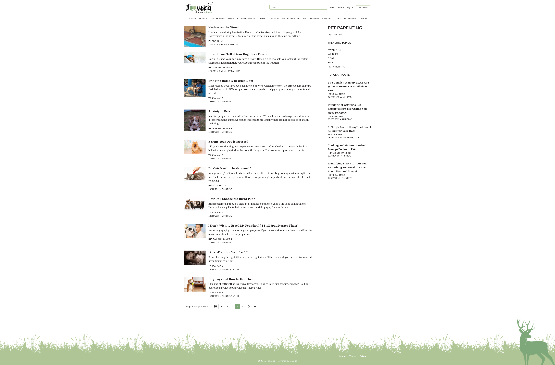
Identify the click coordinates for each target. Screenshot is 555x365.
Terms (352, 356)
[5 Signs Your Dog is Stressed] (195, 147)
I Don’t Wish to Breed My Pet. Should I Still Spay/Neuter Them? (253, 225)
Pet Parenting (291, 18)
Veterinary (350, 18)
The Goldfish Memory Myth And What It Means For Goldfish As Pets (348, 86)
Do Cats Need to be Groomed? (229, 168)
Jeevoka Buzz (336, 94)
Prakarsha (215, 41)
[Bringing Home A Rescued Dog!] (195, 88)
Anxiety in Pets (219, 111)
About (342, 356)
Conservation (246, 18)
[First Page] (215, 306)
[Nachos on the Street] (195, 36)
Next (369, 17)
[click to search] (325, 7)
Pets (330, 62)
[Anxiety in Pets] (195, 120)
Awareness (217, 18)
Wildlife (366, 18)
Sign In (350, 7)
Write (341, 7)
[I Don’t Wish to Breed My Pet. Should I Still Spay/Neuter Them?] (195, 231)
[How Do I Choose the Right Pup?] (195, 204)
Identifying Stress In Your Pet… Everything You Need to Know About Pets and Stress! (348, 167)
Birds (230, 18)
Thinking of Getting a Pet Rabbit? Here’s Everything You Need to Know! (347, 108)
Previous (185, 17)
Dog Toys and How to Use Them (231, 279)
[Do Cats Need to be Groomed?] (195, 174)
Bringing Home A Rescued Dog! (230, 81)
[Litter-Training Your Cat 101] (195, 258)
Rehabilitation (331, 18)
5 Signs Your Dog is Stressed (228, 141)
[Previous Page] (221, 306)
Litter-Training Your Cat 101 (228, 252)
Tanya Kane (215, 98)
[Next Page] (248, 306)
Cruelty (263, 18)
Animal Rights (198, 18)
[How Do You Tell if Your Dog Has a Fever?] (195, 57)
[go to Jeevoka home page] (225, 7)
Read (332, 7)
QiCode (293, 361)
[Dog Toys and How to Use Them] (195, 284)
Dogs (331, 58)
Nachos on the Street (223, 27)
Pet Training (311, 18)
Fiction (275, 18)
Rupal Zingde (217, 185)
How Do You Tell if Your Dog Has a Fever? (237, 54)
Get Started (363, 7)
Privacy (364, 356)
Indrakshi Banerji (220, 67)
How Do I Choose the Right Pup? (231, 199)
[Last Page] (255, 306)
